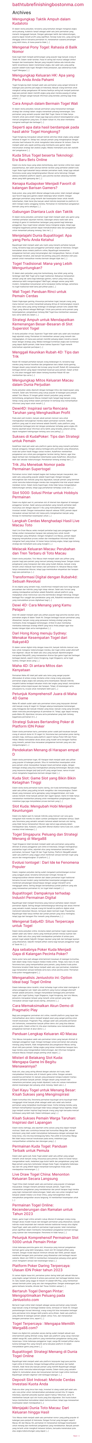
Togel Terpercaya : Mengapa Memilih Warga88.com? (43, 1325)
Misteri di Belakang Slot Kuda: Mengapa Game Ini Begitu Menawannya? (37, 1061)
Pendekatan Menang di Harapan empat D (45, 752)
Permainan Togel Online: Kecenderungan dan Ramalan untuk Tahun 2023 (42, 1209)
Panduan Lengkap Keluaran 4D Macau (44, 1034)
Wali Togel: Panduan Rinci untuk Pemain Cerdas (39, 293)
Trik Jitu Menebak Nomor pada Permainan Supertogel (38, 466)
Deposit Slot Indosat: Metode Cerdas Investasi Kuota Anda (43, 1382)
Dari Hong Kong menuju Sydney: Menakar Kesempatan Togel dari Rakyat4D (39, 637)
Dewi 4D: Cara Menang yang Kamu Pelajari (41, 607)
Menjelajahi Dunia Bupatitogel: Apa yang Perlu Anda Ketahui (42, 237)
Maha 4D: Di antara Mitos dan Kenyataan (37, 667)
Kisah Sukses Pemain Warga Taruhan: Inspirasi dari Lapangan (44, 1120)
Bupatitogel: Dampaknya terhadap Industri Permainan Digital (41, 895)
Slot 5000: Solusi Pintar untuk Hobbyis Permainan (45, 495)
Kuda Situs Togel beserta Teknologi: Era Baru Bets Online (42, 157)
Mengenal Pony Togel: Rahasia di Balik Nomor (44, 49)
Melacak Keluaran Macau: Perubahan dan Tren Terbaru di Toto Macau (43, 551)
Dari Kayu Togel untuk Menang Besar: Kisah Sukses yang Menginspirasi (44, 1092)
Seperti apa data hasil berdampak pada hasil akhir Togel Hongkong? (45, 129)
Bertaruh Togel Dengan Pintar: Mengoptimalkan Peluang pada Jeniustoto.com (38, 1295)
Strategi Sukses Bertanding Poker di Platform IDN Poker (43, 724)
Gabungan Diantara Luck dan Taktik (42, 211)
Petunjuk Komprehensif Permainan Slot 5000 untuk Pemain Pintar (45, 1239)
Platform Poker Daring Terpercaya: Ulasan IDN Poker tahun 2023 (41, 1267)
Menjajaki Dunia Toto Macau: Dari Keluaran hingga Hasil (40, 1410)
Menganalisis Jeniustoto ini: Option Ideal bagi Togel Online (42, 979)
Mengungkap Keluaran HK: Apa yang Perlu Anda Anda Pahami (43, 77)
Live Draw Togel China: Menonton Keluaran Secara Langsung (40, 1176)
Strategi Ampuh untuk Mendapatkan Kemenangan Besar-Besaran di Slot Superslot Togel (43, 324)
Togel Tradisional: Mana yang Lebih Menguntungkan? (42, 265)
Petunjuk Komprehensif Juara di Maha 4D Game (44, 696)
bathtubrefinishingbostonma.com (48, 4)
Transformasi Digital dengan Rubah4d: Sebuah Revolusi (45, 579)
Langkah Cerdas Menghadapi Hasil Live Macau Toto (45, 523)
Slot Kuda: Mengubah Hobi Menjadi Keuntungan (42, 808)
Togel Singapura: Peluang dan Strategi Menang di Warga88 (45, 836)
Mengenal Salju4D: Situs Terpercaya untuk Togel (43, 923)
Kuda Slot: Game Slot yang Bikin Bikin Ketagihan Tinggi (44, 780)
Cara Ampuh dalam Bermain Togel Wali (45, 103)
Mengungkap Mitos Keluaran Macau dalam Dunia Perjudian (42, 382)
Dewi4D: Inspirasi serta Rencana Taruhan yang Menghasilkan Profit (41, 410)
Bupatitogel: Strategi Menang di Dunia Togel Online (44, 1353)
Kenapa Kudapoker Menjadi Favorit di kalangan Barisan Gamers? (44, 185)
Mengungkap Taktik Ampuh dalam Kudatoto (41, 21)
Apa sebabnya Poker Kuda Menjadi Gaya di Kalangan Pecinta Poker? (41, 951)
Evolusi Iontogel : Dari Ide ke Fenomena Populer (45, 864)
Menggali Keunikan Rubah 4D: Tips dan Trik (45, 354)
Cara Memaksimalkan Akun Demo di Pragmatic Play (42, 1007)
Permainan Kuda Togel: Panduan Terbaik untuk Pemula (39, 1148)
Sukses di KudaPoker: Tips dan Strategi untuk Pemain (45, 438)
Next (76, 1436)
